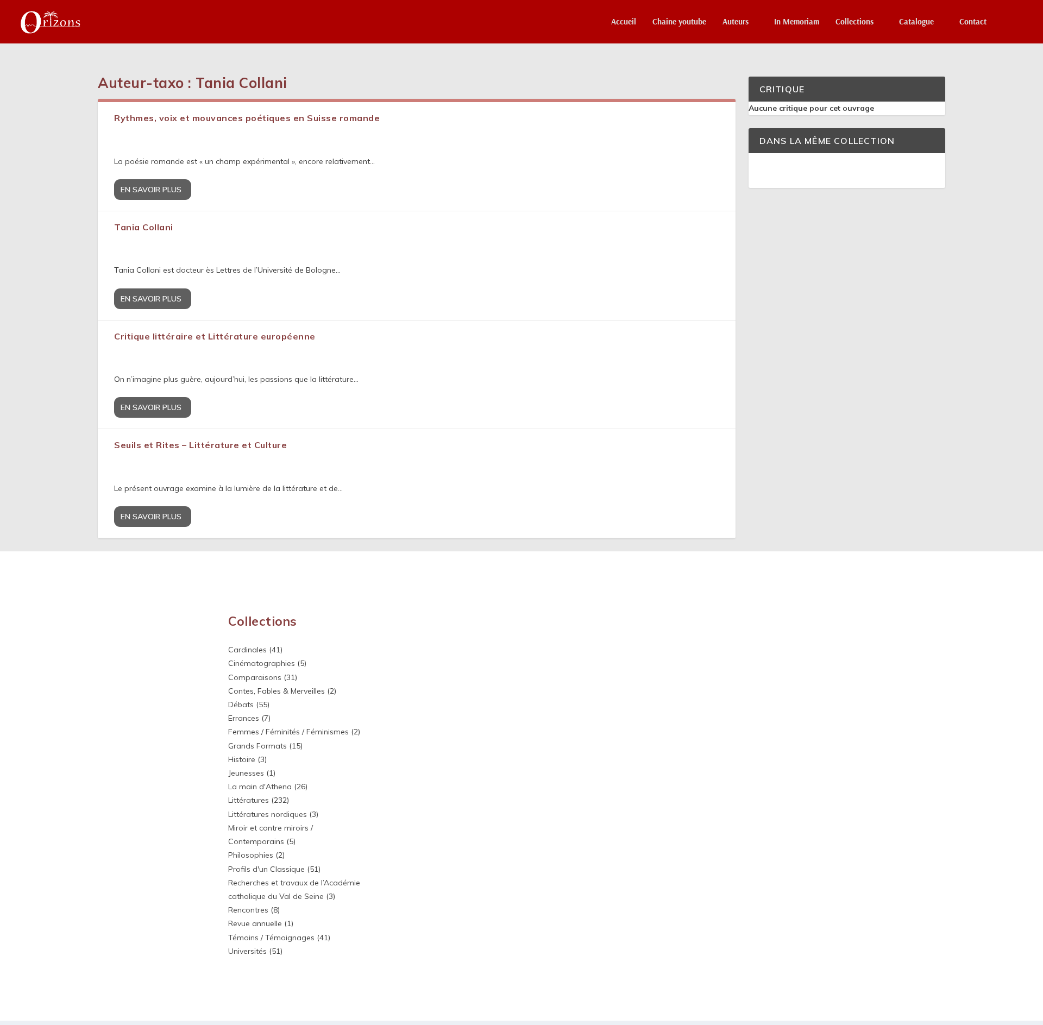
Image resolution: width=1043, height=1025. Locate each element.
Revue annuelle (255, 923)
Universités (247, 951)
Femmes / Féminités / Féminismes (288, 732)
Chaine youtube (679, 22)
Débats (241, 704)
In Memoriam (796, 22)
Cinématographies (261, 663)
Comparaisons (254, 677)
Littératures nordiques (267, 814)
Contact (973, 22)
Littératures (248, 800)
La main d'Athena (260, 786)
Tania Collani (143, 227)
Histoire (241, 759)
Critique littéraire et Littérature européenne (215, 336)
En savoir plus (151, 189)
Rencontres (248, 910)
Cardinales (247, 650)
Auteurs (735, 22)
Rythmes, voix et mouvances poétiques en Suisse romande (247, 117)
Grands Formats (257, 746)
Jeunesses (246, 773)
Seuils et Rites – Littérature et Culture (200, 444)
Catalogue (916, 22)
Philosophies (250, 855)
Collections (854, 22)
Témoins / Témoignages (271, 937)
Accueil (623, 22)
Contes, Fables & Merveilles (276, 691)
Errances (243, 718)
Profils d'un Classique (266, 869)
